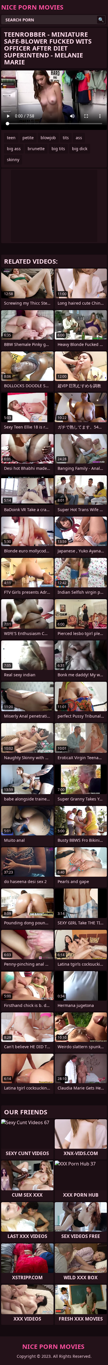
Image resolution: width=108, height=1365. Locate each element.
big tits (58, 148)
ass (79, 137)
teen (11, 137)
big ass (14, 148)
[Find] (101, 20)
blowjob (48, 137)
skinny (13, 159)
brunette (36, 148)
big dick (79, 148)
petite (28, 137)
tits (66, 137)
